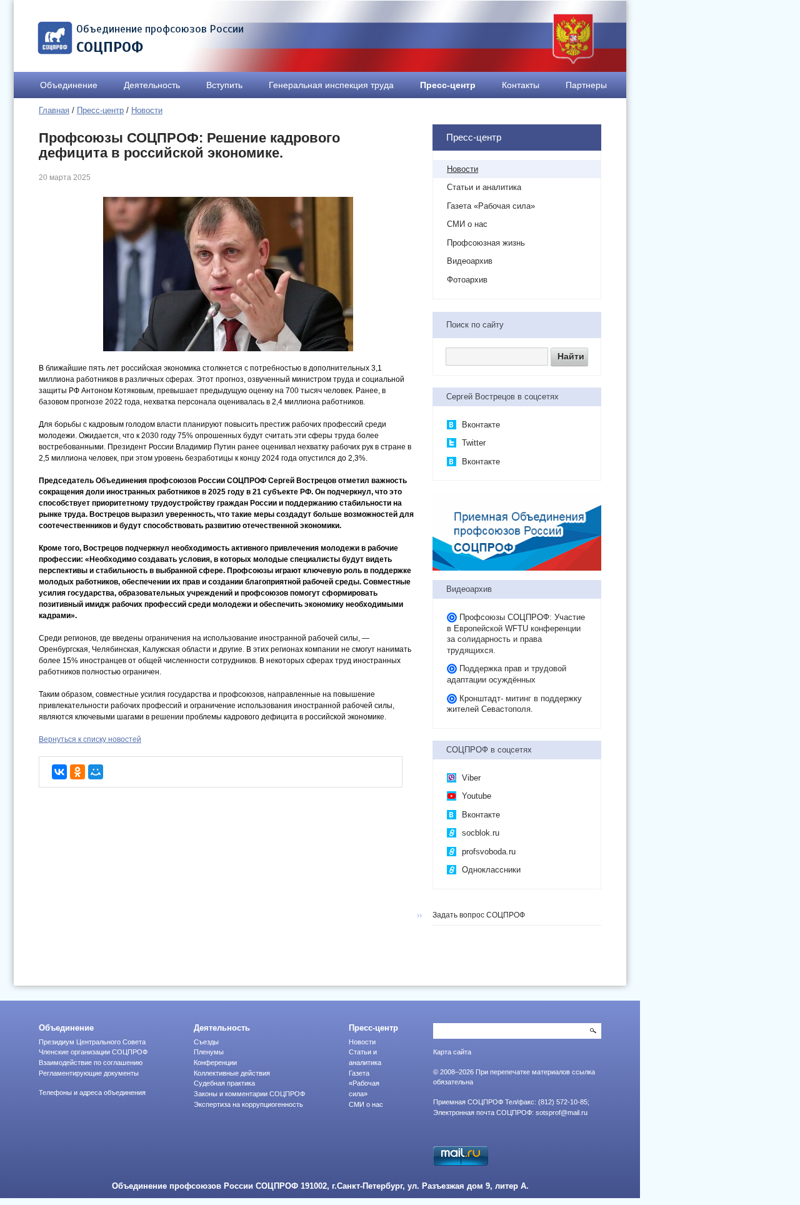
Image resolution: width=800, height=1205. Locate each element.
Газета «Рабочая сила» (491, 206)
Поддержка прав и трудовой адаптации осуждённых (506, 674)
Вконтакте (479, 424)
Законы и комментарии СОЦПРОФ (249, 1094)
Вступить (224, 85)
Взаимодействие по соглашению (90, 1062)
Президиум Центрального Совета (92, 1042)
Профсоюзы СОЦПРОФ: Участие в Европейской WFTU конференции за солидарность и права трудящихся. (516, 633)
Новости (146, 110)
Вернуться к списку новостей (90, 739)
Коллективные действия (232, 1073)
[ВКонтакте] (59, 771)
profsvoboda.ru (487, 851)
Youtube (475, 796)
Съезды (206, 1042)
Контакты (520, 85)
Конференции (215, 1062)
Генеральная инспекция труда (331, 85)
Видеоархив (469, 261)
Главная (54, 110)
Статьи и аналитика (484, 187)
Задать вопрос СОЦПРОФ (478, 915)
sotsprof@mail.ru (562, 1112)
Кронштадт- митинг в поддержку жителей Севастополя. (514, 704)
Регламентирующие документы (89, 1073)
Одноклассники (490, 869)
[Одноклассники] (77, 771)
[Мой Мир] (95, 771)
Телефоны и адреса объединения (92, 1092)
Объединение (69, 85)
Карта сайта (452, 1052)
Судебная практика (224, 1083)
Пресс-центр (448, 85)
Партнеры (586, 85)
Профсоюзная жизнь (486, 243)
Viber (470, 777)
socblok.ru (479, 833)
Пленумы (209, 1052)
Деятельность (152, 85)
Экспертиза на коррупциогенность (248, 1104)
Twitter (472, 443)
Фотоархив (467, 279)
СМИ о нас (467, 224)
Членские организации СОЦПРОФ (93, 1052)
